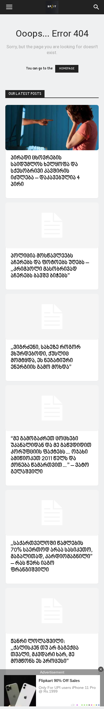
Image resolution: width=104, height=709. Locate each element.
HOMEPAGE (66, 68)
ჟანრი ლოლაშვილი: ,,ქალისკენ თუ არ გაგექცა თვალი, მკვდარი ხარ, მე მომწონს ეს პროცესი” (45, 652)
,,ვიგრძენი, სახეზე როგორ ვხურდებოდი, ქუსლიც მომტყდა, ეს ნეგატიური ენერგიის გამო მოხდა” (46, 357)
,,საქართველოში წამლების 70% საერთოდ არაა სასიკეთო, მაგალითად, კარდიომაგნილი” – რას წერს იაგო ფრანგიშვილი (52, 556)
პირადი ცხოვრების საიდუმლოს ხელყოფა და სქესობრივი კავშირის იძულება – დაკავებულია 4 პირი (45, 171)
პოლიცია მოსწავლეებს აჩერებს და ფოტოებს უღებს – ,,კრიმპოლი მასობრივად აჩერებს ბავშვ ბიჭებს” (50, 266)
